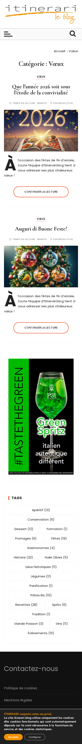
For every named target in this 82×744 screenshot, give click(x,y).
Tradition (41, 614)
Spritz (59, 604)
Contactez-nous (31, 668)
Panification (41, 586)
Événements (41, 633)
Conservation (41, 519)
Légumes (41, 576)
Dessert (24, 529)
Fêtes (59, 538)
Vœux (41, 76)
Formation (57, 529)
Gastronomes (41, 548)
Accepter (13, 737)
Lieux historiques (41, 567)
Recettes (26, 604)
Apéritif (41, 510)
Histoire (23, 557)
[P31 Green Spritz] (41, 416)
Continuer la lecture (41, 192)
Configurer (35, 737)
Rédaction (65, 103)
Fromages (26, 538)
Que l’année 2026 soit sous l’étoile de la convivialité (41, 89)
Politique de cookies (20, 688)
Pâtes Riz (41, 595)
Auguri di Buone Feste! (41, 228)
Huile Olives (56, 557)
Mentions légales (18, 700)
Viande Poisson (29, 623)
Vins (62, 623)
